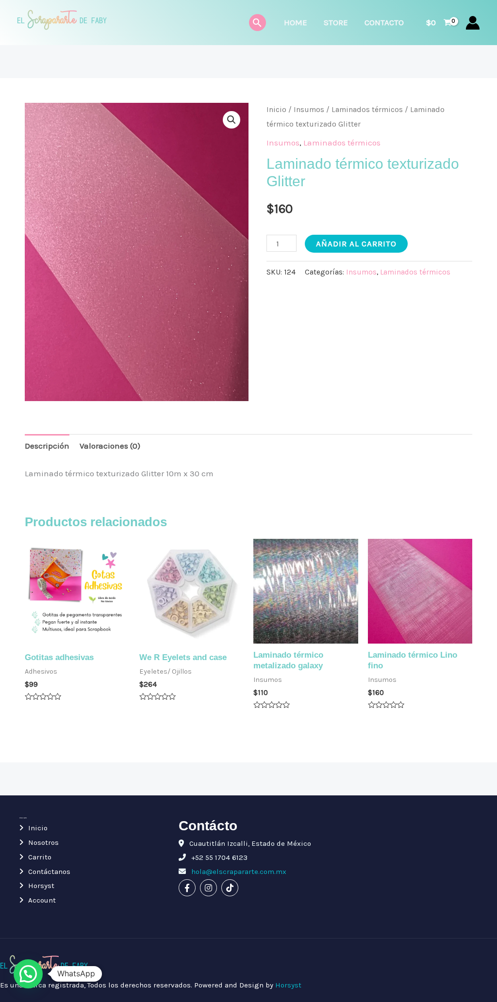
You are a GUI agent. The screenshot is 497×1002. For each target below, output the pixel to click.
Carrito (39, 857)
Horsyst (41, 885)
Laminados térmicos (367, 109)
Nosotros (43, 842)
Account (42, 900)
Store (336, 22)
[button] (231, 120)
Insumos (309, 109)
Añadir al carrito (356, 243)
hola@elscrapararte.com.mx (237, 871)
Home (295, 22)
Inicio (276, 109)
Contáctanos (49, 871)
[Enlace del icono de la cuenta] (472, 23)
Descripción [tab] (47, 446)
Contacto (384, 22)
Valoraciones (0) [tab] (110, 446)
